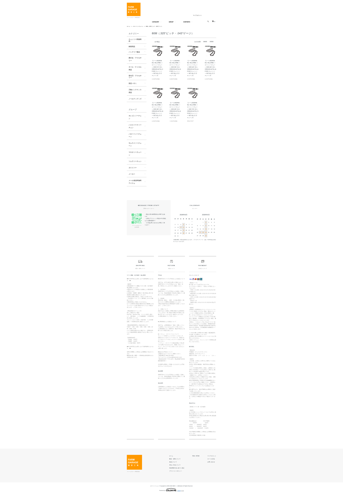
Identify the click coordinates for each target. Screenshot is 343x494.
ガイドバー (133, 167)
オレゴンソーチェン (135, 116)
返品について (173, 462)
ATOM (197, 456)
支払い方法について (175, 465)
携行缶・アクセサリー (135, 59)
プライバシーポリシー (175, 471)
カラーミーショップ (155, 486)
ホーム (128, 26)
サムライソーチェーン (135, 144)
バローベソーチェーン (138, 26)
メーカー (132, 174)
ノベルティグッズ (135, 98)
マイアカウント (197, 15)
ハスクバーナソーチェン (135, 126)
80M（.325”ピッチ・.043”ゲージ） (154, 26)
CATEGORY (155, 22)
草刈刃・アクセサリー (135, 76)
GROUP (171, 22)
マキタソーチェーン (135, 153)
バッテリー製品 (134, 52)
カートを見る (211, 459)
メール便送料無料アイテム (135, 181)
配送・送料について (175, 459)
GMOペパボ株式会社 (178, 486)
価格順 (205, 41)
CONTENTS (186, 22)
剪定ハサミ (133, 83)
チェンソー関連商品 (135, 40)
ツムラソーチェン (135, 161)
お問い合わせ (211, 462)
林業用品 (132, 46)
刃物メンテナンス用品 (135, 90)
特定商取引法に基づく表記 (176, 468)
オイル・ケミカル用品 (135, 68)
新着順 (211, 41)
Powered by (162, 490)
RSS (193, 456)
